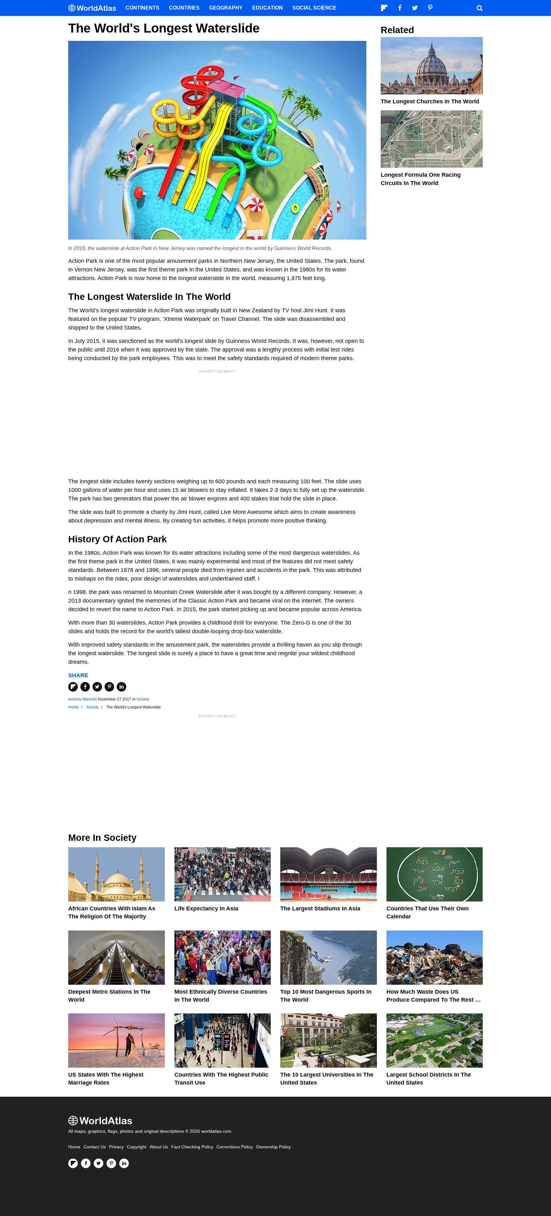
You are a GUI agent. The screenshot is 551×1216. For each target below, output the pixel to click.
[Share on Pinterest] (109, 687)
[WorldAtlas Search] (479, 8)
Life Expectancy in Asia (206, 908)
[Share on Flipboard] (73, 687)
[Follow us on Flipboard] (73, 1163)
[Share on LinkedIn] (121, 687)
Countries (184, 8)
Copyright (136, 1147)
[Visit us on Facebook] (86, 1163)
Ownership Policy (273, 1147)
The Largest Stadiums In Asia (320, 908)
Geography (226, 8)
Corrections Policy (235, 1147)
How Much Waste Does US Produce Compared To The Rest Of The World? (433, 1000)
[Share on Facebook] (85, 687)
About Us (159, 1147)
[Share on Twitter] (97, 687)
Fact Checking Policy (192, 1147)
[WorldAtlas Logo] (94, 8)
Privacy (116, 1147)
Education (267, 8)
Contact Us (95, 1147)
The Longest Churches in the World (430, 101)
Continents (142, 8)
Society (142, 699)
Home (74, 1147)
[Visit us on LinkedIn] (124, 1163)
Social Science (314, 8)
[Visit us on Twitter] (98, 1163)
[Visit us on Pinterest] (111, 1163)
